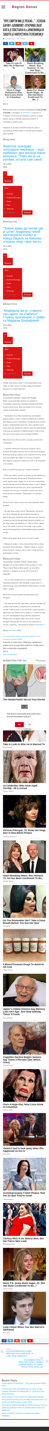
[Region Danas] (24, 6)
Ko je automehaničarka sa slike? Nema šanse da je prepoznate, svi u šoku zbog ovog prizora (19, 1352)
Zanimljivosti (10, 39)
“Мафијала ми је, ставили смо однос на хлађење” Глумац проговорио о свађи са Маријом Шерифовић (24, 315)
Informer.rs (27, 113)
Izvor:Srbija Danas (10, 654)
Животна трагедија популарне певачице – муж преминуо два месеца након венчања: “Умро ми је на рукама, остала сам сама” (24, 152)
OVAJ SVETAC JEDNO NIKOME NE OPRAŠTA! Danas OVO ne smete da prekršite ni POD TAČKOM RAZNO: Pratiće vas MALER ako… (24, 1407)
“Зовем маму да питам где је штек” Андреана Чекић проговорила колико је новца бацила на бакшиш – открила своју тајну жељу (23, 234)
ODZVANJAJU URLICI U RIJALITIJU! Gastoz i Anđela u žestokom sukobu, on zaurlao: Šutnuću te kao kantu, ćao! (30, 1362)
